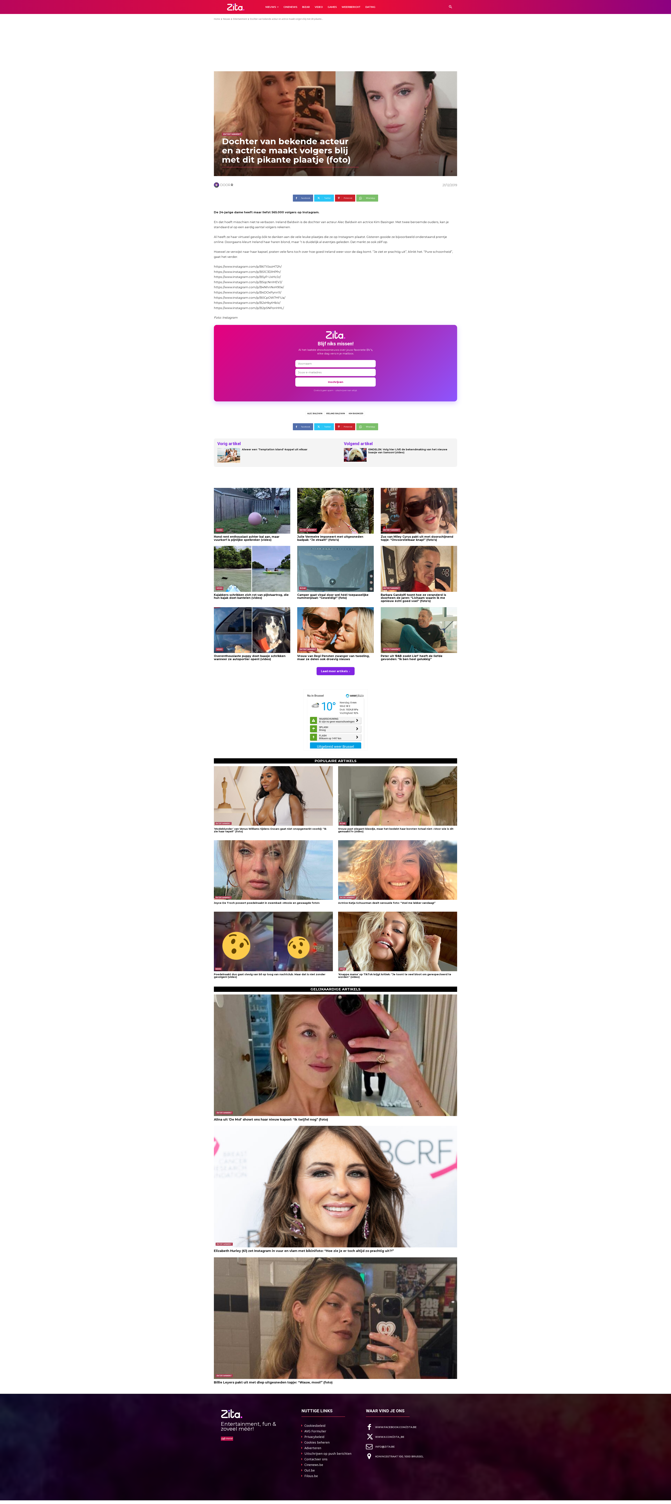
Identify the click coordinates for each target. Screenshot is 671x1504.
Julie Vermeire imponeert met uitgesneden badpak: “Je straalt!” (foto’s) (330, 538)
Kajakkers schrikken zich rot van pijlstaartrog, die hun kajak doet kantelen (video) (251, 596)
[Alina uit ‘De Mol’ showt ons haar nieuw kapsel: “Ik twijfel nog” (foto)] (335, 1055)
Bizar (303, 588)
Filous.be (311, 1476)
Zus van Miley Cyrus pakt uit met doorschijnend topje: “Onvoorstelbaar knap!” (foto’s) (417, 538)
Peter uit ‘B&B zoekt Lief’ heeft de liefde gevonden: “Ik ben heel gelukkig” (411, 657)
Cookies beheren (317, 1442)
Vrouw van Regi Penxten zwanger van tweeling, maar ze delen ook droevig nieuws (333, 657)
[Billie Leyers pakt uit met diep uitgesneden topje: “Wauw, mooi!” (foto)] (335, 1318)
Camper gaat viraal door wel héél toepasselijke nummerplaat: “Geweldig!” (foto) (333, 596)
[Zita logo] (236, 7)
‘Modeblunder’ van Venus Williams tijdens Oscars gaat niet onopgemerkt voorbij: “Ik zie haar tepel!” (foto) (270, 830)
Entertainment (240, 18)
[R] (217, 185)
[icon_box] (391, 1427)
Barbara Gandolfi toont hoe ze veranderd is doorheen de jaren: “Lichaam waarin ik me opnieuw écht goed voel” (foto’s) (413, 598)
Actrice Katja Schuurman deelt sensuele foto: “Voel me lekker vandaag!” (387, 902)
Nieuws (226, 18)
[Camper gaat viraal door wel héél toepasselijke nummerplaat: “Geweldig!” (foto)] (335, 569)
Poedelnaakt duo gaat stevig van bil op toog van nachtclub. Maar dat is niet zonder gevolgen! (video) (269, 976)
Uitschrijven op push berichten (327, 1453)
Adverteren (312, 1448)
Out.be (309, 1470)
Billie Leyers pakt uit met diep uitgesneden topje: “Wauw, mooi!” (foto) (273, 1382)
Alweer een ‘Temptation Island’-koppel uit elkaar (274, 449)
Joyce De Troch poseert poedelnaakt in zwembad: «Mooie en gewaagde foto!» (267, 902)
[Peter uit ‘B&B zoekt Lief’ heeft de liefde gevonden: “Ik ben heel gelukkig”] (419, 630)
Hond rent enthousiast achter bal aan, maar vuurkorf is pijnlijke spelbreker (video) (246, 538)
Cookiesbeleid (314, 1425)
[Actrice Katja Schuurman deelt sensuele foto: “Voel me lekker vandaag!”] (397, 870)
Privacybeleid (314, 1437)
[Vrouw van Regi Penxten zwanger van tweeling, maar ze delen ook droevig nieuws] (335, 630)
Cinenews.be (313, 1465)
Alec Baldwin (314, 413)
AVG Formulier (315, 1431)
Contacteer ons (315, 1459)
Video (219, 530)
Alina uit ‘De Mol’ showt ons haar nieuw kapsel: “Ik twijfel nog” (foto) (271, 1119)
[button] (450, 7)
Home (217, 18)
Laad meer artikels (334, 671)
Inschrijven (335, 382)
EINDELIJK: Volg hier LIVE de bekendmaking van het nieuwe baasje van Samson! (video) (407, 451)
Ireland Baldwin (335, 413)
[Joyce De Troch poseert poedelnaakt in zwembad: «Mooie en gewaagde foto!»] (273, 870)
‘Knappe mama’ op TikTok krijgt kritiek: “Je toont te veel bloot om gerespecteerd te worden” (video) (394, 976)
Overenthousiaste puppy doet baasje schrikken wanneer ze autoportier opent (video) (250, 657)
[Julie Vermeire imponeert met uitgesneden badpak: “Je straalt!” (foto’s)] (335, 511)
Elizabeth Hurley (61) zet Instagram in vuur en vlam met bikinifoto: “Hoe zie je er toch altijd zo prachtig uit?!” (304, 1251)
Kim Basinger (356, 413)
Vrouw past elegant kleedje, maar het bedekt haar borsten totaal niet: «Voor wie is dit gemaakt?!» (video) (395, 830)
